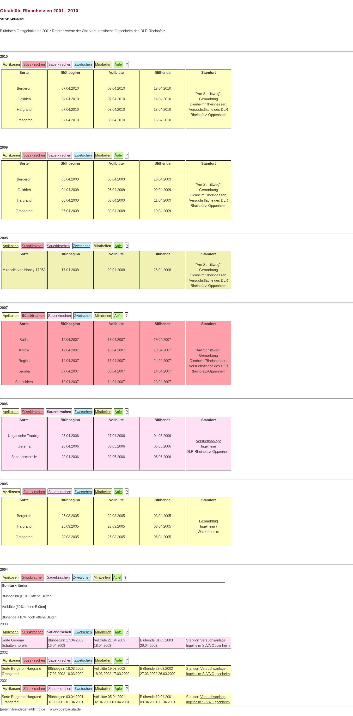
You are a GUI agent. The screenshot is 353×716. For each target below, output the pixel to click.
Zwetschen (83, 64)
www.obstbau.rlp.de (65, 709)
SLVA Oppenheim (216, 645)
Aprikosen (10, 246)
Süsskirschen (34, 64)
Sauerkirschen (59, 64)
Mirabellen (103, 64)
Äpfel (118, 64)
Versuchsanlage (212, 640)
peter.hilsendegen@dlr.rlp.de (23, 709)
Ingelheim (194, 645)
